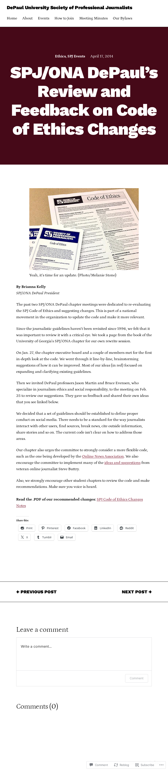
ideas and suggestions (122, 463)
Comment (137, 678)
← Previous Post (36, 591)
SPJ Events (76, 56)
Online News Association (103, 456)
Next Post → (137, 591)
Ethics (60, 56)
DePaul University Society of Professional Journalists (69, 7)
